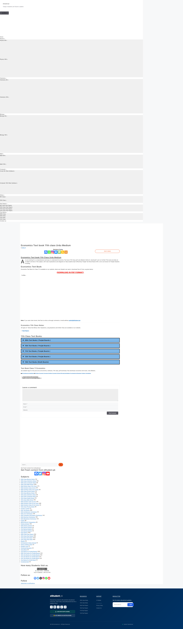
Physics (2, 38)
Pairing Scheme (25, 524)
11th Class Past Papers (6, 209)
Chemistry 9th (4, 80)
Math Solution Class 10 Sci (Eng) (30, 503)
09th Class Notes (84, 600)
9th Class (2, 196)
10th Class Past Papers (6, 207)
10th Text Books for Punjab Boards (30, 555)
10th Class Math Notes (27, 500)
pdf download (78, 373)
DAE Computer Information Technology (31, 515)
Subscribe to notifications (28, 583)
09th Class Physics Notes (28, 491)
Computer (2, 169)
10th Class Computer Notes (28, 496)
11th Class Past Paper (26, 537)
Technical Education (26, 548)
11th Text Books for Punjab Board (28, 373)
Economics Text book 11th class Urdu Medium (61, 373)
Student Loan (24, 546)
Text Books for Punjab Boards (29, 551)
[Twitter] (40, 473)
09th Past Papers (84, 605)
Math (1, 154)
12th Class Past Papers (6, 210)
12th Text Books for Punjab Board (30, 558)
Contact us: (3, 221)
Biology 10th (3, 135)
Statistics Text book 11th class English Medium (31, 378)
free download (73, 373)
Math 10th (2, 164)
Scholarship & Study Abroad (28, 543)
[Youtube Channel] (48, 473)
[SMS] (59, 252)
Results (23, 541)
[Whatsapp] (49, 252)
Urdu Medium (88, 373)
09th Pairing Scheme (26, 525)
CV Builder (98, 600)
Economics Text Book (48, 373)
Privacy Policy (99, 605)
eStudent (56, 595)
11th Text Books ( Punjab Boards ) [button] (37, 351)
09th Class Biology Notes (28, 479)
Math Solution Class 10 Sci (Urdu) (30, 505)
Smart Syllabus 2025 (26, 544)
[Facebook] (45, 252)
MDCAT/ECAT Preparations (28, 522)
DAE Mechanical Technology (28, 518)
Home (1, 37)
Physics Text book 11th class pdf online (30, 376)
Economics (41, 373)
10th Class (3, 200)
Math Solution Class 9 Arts (28, 488)
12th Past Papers (84, 613)
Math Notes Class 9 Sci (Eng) (29, 486)
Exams (22, 520)
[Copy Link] (62, 252)
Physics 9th (3, 40)
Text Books (3, 212)
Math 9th (2, 155)
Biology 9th (3, 116)
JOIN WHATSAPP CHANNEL (63, 611)
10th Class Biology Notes (27, 493)
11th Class (2, 217)
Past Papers (3, 203)
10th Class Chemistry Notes (28, 494)
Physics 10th (3, 59)
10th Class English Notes (27, 498)
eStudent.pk (6, 3)
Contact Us (99, 608)
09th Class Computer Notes (28, 482)
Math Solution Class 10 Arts (28, 501)
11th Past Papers (84, 610)
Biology (2, 114)
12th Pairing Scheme (26, 531)
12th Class (3, 219)
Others (2, 195)
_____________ (99, 602)
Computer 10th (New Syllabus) (8, 183)
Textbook (83, 373)
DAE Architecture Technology (29, 512)
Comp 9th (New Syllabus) (7, 171)
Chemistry (3, 78)
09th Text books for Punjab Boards (30, 553)
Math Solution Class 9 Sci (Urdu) (30, 489)
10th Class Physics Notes (27, 506)
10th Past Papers (84, 608)
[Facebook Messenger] (55, 252)
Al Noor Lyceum (25, 508)
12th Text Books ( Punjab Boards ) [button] (37, 356)
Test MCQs (24, 549)
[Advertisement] (71, 25)
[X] (40, 578)
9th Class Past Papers (6, 205)
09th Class (3, 214)
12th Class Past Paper (27, 539)
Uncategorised (25, 561)
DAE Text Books (25, 510)
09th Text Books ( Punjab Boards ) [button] (38, 340)
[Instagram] (52, 252)
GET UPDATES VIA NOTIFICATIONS (63, 615)
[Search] (60, 464)
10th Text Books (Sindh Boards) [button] (37, 362)
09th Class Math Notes (27, 484)
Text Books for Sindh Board (28, 560)
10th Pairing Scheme (26, 527)
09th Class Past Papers (27, 534)
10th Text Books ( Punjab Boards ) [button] (37, 346)
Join (130, 604)
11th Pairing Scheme (26, 529)
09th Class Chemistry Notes (28, 481)
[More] (66, 252)
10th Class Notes (84, 602)
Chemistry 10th (4, 97)
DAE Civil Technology (27, 513)
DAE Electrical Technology (28, 517)
